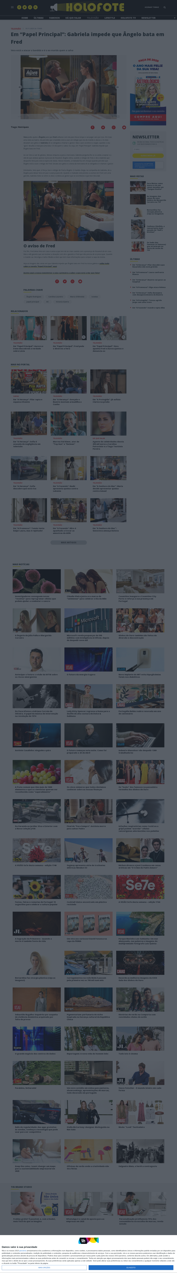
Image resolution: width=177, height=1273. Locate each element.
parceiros (22, 1250)
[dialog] (88, 1254)
